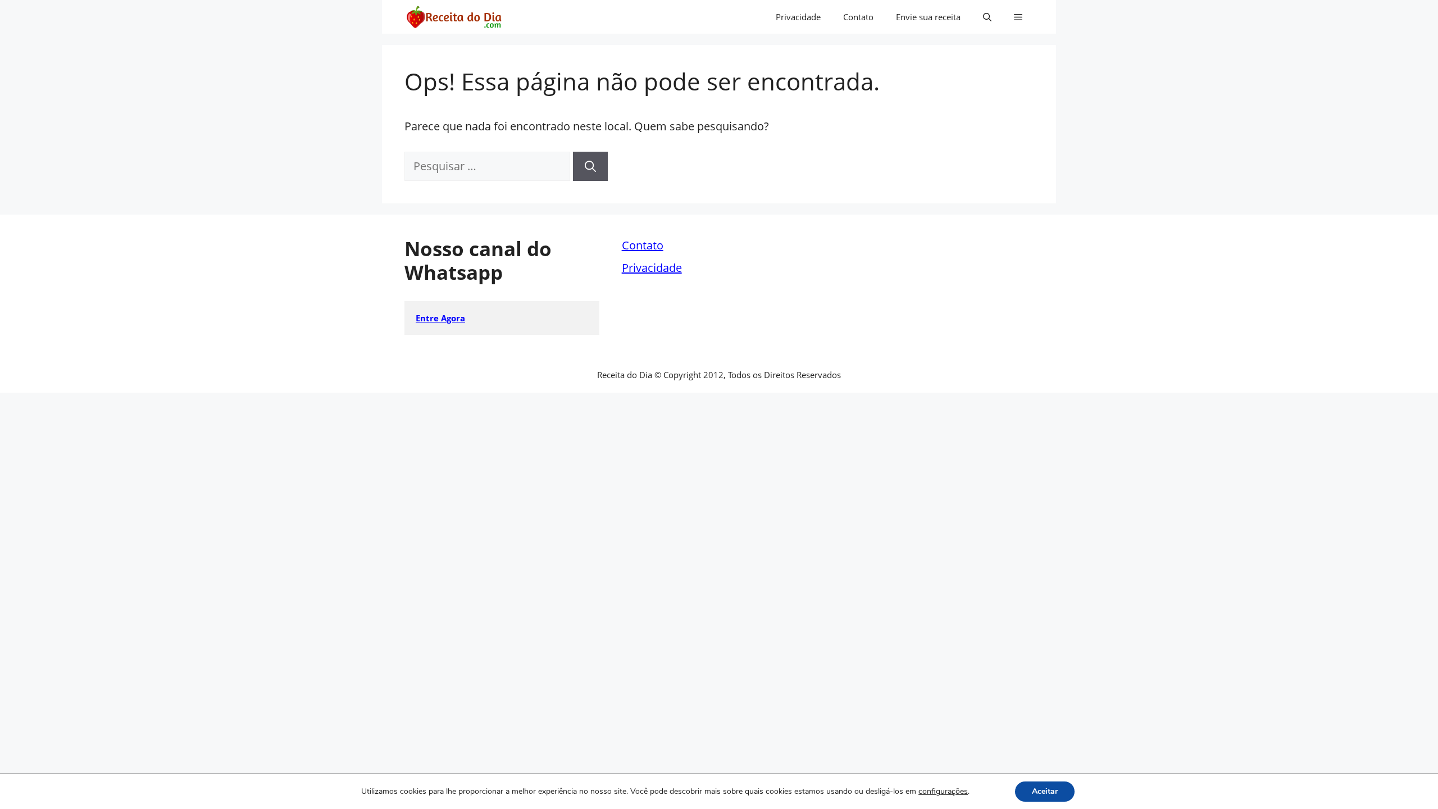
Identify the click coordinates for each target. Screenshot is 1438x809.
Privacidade (798, 16)
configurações (943, 792)
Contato (858, 16)
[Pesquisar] (590, 166)
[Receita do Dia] (453, 17)
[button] (987, 17)
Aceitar (1045, 791)
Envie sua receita (928, 16)
